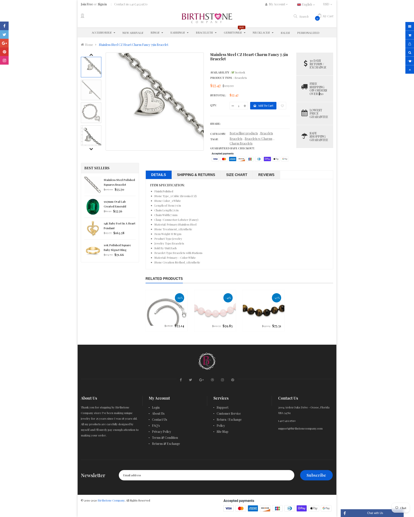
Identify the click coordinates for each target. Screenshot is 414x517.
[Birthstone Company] (207, 360)
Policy (221, 426)
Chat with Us (375, 513)
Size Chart (236, 175)
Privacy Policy (161, 432)
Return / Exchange (229, 419)
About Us (158, 413)
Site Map (222, 432)
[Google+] (4, 43)
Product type (221, 77)
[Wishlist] (282, 105)
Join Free (87, 4)
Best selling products (244, 133)
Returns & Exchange (166, 444)
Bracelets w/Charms (258, 139)
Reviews (266, 175)
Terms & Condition (165, 438)
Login (156, 407)
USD (328, 4)
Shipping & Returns (196, 175)
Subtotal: (218, 95)
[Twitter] (4, 34)
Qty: (213, 105)
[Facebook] (4, 26)
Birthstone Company (111, 500)
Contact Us (159, 419)
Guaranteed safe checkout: (232, 148)
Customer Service (229, 413)
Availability (219, 72)
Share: (215, 123)
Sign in (102, 4)
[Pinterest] (4, 51)
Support (222, 407)
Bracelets (266, 133)
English (307, 4)
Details (158, 175)
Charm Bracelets (241, 143)
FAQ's (156, 426)
